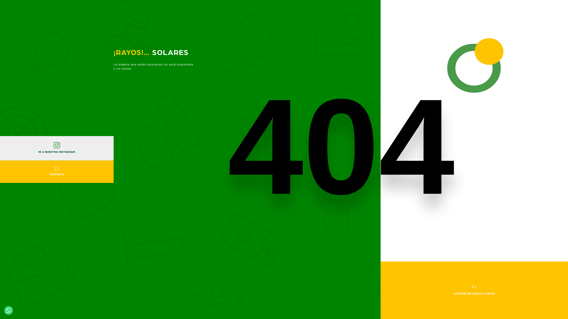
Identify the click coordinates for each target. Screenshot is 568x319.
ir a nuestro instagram (56, 152)
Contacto (56, 174)
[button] (8, 310)
